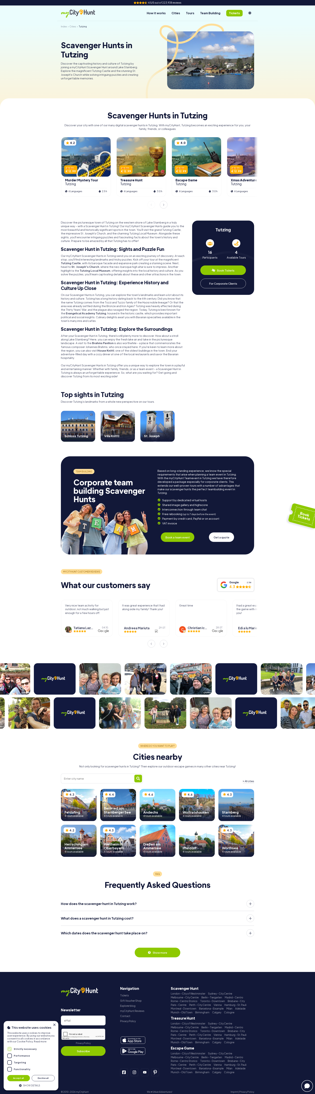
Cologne (229, 1012)
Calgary (216, 1012)
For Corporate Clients (223, 283)
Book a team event (177, 537)
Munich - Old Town (181, 1012)
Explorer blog (127, 1005)
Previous (151, 205)
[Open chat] (307, 1086)
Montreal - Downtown (183, 1008)
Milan (229, 1008)
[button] (31, 1085)
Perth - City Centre (200, 1004)
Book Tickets (225, 270)
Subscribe (83, 1051)
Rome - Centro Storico (184, 1001)
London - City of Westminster (188, 993)
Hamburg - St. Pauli (235, 1004)
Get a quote (221, 537)
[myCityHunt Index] (82, 13)
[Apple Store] (133, 1040)
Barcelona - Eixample (211, 1008)
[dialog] (31, 1055)
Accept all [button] (18, 1078)
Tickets (124, 995)
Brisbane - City (236, 1001)
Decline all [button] (43, 1078)
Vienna (218, 1004)
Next (164, 205)
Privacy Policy (83, 1043)
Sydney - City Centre (220, 993)
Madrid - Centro (234, 997)
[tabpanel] (210, 249)
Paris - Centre (178, 1004)
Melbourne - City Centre (185, 997)
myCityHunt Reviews (132, 1010)
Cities (176, 13)
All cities (249, 781)
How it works (156, 13)
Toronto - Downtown (212, 1001)
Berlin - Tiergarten (211, 997)
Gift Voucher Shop (131, 1000)
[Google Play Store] (133, 1051)
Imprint (234, 1092)
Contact (125, 1016)
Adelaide (240, 1008)
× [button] (54, 1025)
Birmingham (202, 1012)
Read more (40, 1041)
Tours (190, 13)
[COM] (250, 13)
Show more (160, 952)
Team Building (210, 13)
